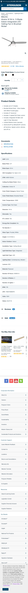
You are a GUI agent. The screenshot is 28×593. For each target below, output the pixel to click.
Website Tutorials (6, 469)
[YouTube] (16, 381)
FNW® (3, 528)
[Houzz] (21, 381)
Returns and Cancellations (8, 459)
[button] (27, 564)
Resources (4, 489)
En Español (4, 483)
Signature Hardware (7, 558)
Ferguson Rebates (6, 478)
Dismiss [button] (5, 589)
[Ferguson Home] (14, 5)
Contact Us (4, 449)
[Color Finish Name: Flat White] (9, 75)
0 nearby (7, 90)
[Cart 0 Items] (26, 5)
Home (3, 13)
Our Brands (4, 514)
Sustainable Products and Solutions (11, 434)
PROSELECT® (5, 548)
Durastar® (4, 523)
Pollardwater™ (5, 538)
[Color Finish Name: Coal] (13, 75)
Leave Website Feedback (8, 444)
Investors (4, 424)
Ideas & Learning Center (8, 494)
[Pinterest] (11, 381)
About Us (4, 395)
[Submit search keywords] (25, 8)
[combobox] (13, 8)
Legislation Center (6, 499)
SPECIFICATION (8, 144)
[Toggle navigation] (2, 5)
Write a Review (20, 66)
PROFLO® (4, 543)
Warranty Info (5, 464)
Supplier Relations (6, 508)
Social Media (4, 414)
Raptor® (3, 553)
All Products (9, 13)
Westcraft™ (4, 563)
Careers (3, 400)
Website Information (7, 474)
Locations (4, 454)
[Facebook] (6, 381)
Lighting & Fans (18, 13)
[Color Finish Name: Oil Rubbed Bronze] (6, 75)
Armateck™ (4, 518)
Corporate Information (7, 390)
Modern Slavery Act (6, 429)
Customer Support (6, 440)
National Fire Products (7, 533)
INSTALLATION (8, 146)
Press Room (4, 410)
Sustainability (5, 419)
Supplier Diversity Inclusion (9, 503)
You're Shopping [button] (13, 1)
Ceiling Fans (4, 15)
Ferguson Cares (5, 405)
